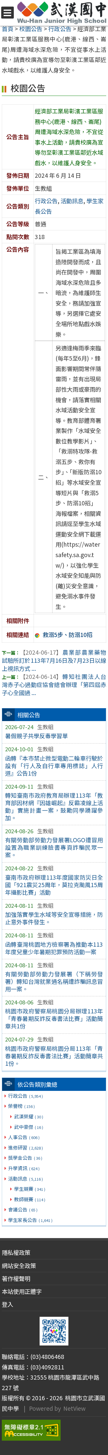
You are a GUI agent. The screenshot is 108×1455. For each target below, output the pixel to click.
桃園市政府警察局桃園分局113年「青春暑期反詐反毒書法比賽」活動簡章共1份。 (54, 1056)
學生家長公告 (30, 1219)
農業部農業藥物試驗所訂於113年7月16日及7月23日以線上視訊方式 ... (54, 660)
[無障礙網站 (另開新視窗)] (54, 1430)
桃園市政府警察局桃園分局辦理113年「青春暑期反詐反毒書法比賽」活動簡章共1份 (54, 1018)
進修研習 (25, 1147)
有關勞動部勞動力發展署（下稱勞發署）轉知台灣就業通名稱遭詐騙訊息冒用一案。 (54, 981)
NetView (74, 1408)
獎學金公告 (25, 1157)
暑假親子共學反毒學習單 (36, 736)
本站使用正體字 (22, 1291)
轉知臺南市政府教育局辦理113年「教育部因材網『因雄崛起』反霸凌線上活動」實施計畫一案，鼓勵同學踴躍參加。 (54, 806)
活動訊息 (25, 1178)
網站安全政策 (19, 1265)
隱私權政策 (16, 1252)
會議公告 (22, 1209)
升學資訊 (23, 1168)
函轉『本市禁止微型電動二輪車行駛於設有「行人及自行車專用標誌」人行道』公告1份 (54, 765)
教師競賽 (29, 1199)
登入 (7, 1304)
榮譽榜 (21, 1105)
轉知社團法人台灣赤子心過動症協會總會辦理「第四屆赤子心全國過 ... (54, 684)
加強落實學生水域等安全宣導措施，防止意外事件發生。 (54, 918)
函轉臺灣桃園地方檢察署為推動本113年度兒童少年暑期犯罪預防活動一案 (54, 948)
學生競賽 (29, 1188)
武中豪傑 (28, 1126)
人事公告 (23, 1137)
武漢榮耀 (28, 1116)
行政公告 (25, 1095)
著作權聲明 (16, 1278)
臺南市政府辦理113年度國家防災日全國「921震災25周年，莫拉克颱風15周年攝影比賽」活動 (54, 884)
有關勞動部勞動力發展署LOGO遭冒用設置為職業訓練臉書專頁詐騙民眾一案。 (54, 847)
